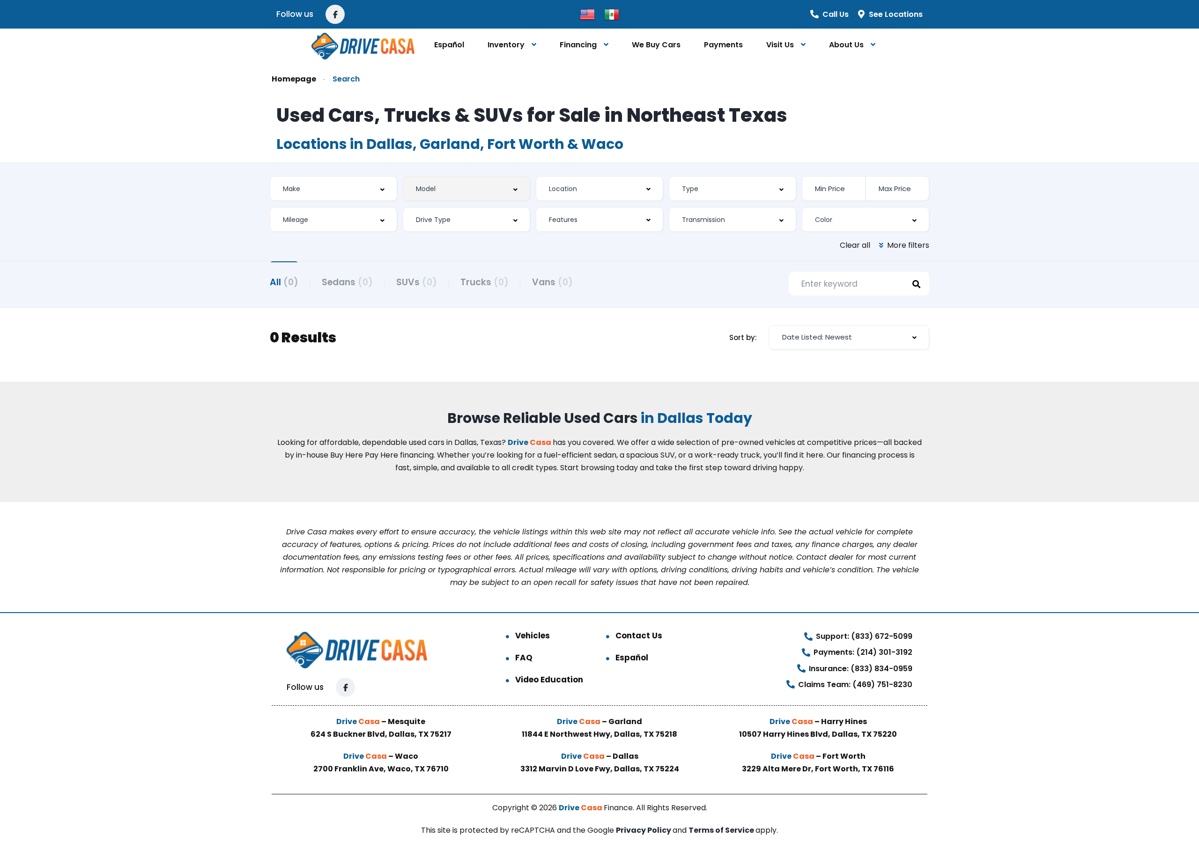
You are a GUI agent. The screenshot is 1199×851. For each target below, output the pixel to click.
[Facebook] (335, 14)
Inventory (506, 44)
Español (449, 44)
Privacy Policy (644, 830)
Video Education (549, 679)
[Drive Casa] (362, 45)
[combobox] (333, 188)
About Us (846, 44)
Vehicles (532, 635)
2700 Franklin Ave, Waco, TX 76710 (381, 768)
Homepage (294, 78)
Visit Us (780, 44)
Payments (723, 44)
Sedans (347, 282)
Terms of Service (721, 830)
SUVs (416, 282)
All (284, 282)
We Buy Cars (656, 44)
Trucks (484, 282)
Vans (552, 282)
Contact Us (638, 635)
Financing (578, 44)
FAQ (524, 657)
